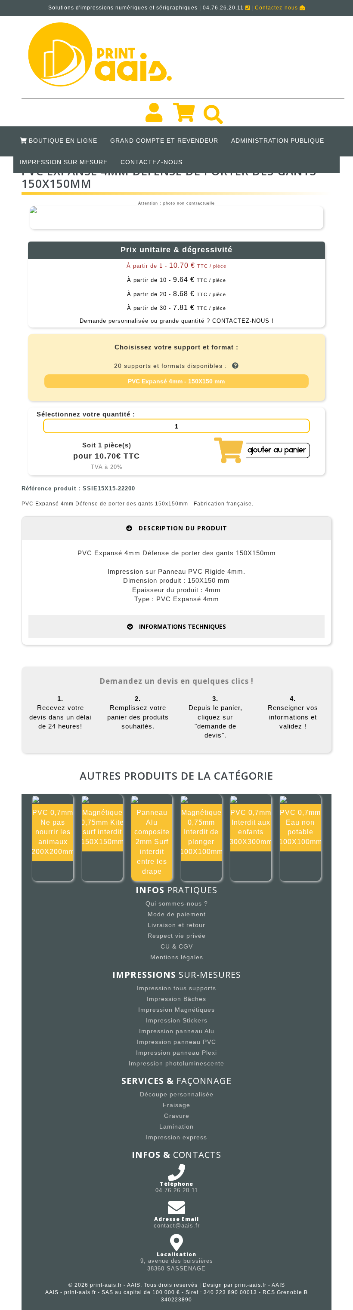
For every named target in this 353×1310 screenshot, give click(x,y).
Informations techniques (181, 626)
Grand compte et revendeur (164, 140)
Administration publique (277, 140)
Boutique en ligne (62, 140)
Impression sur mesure (64, 162)
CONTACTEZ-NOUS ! (243, 321)
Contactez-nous (277, 8)
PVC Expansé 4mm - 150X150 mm (176, 381)
